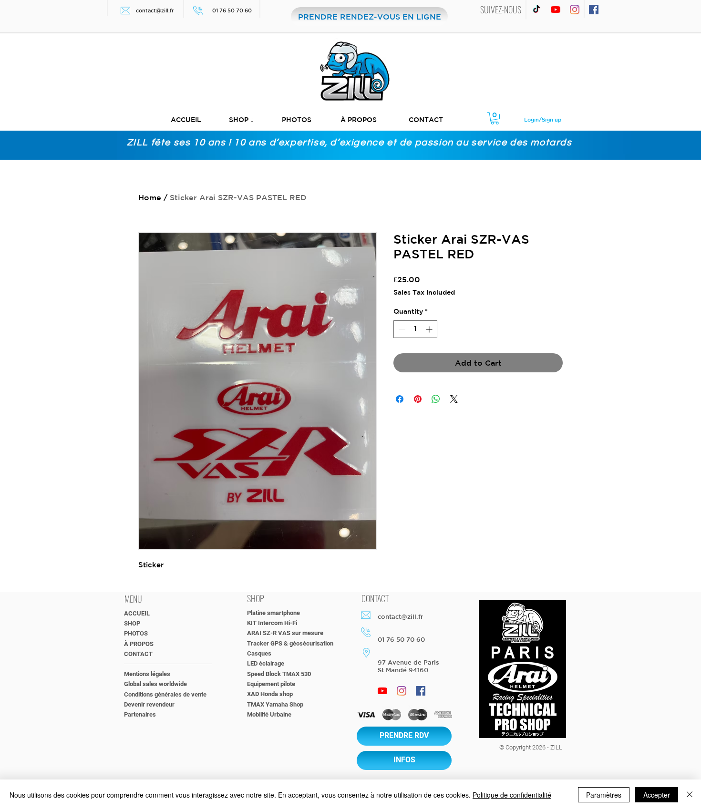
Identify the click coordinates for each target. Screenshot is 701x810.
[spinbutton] (415, 329)
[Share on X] (454, 399)
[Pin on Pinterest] (417, 399)
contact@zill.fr (155, 10)
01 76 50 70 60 (232, 10)
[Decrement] (401, 329)
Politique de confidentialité (512, 795)
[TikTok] (536, 9)
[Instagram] (574, 9)
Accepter (656, 795)
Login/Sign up (542, 119)
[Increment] (430, 329)
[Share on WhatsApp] (436, 399)
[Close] (689, 794)
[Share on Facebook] (399, 399)
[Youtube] (555, 9)
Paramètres (603, 795)
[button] (241, 120)
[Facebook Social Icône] (593, 9)
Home (149, 197)
